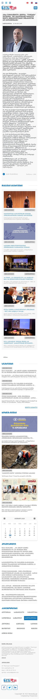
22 (34, 533)
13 (24, 531)
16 (5, 533)
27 (24, 535)
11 (15, 531)
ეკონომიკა (6, 618)
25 (15, 535)
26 (19, 535)
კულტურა (6, 624)
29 (34, 535)
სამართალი (19, 612)
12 (19, 531)
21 (29, 533)
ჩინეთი (34, 628)
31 (10, 537)
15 (34, 531)
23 (5, 535)
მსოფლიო (6, 628)
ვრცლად (4, 657)
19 (19, 533)
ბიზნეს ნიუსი (7, 633)
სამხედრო (17, 618)
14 (29, 531)
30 (5, 537)
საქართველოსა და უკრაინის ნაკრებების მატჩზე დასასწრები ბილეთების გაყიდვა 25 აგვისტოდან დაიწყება (19, 564)
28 (29, 535)
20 (24, 533)
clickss (5, 357)
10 (10, 531)
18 (15, 533)
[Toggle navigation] (35, 7)
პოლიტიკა (6, 612)
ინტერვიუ (21, 628)
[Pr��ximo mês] (34, 519)
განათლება (32, 612)
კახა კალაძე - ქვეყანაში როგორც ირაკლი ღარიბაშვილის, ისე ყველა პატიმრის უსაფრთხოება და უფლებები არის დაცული (18, 587)
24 (10, 535)
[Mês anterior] (4, 519)
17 (10, 533)
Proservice (33, 696)
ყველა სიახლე (31, 407)
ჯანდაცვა (20, 624)
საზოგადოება (31, 618)
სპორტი (34, 624)
